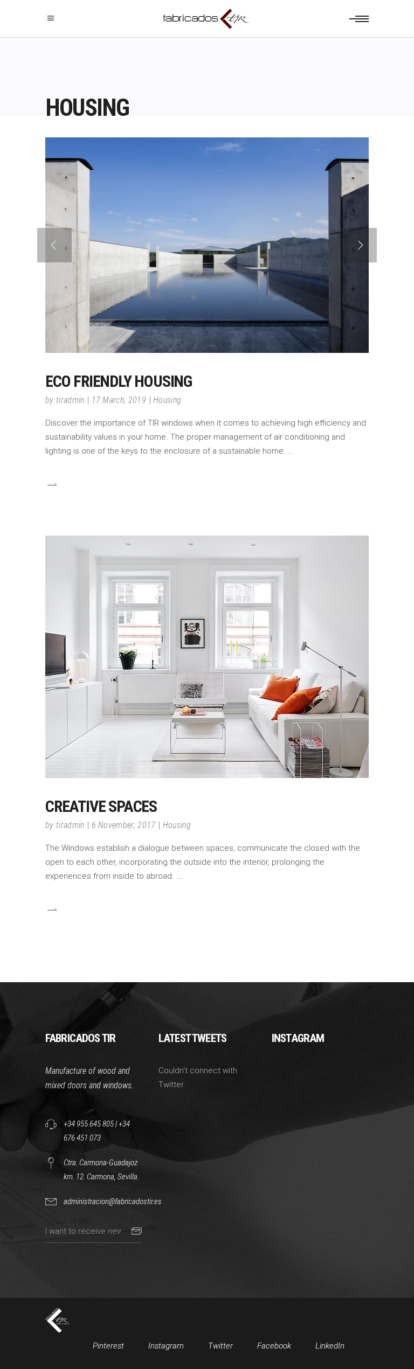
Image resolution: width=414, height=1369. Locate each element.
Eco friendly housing (118, 381)
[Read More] (51, 485)
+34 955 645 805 (89, 1124)
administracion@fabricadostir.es (113, 1201)
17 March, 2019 (119, 400)
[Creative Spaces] (207, 657)
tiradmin (70, 400)
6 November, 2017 (124, 825)
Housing (167, 400)
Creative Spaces (101, 806)
